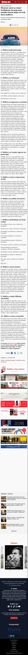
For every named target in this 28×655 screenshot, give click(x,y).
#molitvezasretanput (10, 360)
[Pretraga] (15, 2)
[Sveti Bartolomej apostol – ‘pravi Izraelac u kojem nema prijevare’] (3, 526)
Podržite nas (14, 643)
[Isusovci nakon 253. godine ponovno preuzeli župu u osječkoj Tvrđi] (3, 505)
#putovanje (3, 361)
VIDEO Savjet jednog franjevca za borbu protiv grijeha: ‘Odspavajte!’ (16, 511)
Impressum (14, 641)
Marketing (14, 649)
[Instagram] (16, 606)
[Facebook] (9, 606)
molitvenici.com (11, 343)
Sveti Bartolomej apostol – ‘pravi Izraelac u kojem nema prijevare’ (15, 525)
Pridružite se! (14, 618)
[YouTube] (19, 606)
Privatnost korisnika (14, 650)
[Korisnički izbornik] (22, 2)
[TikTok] (14, 606)
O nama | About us (14, 640)
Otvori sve (14, 531)
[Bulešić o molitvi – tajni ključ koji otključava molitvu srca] (3, 519)
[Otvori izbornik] (26, 2)
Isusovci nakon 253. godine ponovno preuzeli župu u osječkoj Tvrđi (16, 504)
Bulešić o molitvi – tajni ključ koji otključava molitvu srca (15, 518)
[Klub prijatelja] (19, 2)
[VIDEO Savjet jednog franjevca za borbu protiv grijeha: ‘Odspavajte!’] (3, 512)
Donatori (14, 645)
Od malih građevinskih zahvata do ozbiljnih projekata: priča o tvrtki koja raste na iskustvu (17, 498)
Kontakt (14, 647)
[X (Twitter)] (11, 606)
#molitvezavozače (20, 360)
